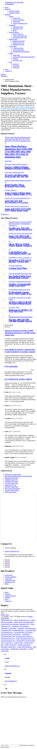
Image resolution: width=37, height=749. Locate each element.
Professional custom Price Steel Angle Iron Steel (20, 294)
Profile (11, 53)
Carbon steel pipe (18, 48)
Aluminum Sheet (18, 27)
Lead (10, 62)
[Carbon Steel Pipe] (16, 265)
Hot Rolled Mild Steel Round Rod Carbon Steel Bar (20, 278)
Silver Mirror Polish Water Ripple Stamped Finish (20, 246)
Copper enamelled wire (20, 23)
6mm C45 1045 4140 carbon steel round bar (20, 237)
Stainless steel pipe (18, 44)
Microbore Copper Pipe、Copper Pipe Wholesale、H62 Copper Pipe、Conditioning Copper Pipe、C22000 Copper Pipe (18, 649)
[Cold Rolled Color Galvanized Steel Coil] (10, 249)
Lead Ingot (16, 66)
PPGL (15, 30)
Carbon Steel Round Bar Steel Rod (24, 57)
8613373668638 (10, 681)
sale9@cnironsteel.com (12, 551)
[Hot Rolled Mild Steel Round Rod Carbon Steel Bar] (20, 273)
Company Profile (14, 11)
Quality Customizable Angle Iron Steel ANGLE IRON (20, 286)
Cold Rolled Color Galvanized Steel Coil (20, 253)
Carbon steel (12, 46)
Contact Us (8, 71)
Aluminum (12, 25)
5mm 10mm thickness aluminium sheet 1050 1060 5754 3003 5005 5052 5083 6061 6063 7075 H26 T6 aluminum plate (18, 151)
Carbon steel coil (18, 34)
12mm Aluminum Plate (27, 107)
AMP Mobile (5, 618)
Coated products (14, 32)
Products (7, 14)
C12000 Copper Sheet (8, 108)
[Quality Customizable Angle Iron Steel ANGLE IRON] (20, 281)
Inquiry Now (5, 615)
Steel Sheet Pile (17, 60)
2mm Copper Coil (10, 485)
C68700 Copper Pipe (11, 487)
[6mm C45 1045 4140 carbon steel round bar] (20, 233)
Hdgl (17, 107)
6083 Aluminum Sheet (22, 108)
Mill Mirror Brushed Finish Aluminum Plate (18, 476)
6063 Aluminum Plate (11, 478)
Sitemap (30, 616)
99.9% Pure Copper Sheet (13, 474)
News (6, 69)
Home (7, 7)
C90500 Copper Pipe (11, 481)
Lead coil (15, 64)
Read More (8, 161)
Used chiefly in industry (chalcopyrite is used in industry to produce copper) (20, 351)
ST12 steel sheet (11, 366)
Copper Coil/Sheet (18, 20)
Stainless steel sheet (19, 41)
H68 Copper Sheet (10, 492)
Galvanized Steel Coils (20, 37)
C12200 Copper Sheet (12, 490)
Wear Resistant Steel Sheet (21, 51)
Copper (11, 16)
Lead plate (16, 67)
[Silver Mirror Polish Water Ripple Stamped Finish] (10, 241)
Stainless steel (13, 39)
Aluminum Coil (17, 28)
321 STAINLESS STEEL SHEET (18, 379)
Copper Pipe (16, 18)
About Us (8, 9)
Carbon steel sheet (18, 50)
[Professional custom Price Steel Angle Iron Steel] (19, 289)
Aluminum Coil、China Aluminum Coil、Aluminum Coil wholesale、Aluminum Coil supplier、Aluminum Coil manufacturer (18, 626)
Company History (14, 13)
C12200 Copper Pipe (11, 483)
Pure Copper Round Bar (12, 488)
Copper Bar (16, 21)
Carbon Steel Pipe (18, 268)
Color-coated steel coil (20, 36)
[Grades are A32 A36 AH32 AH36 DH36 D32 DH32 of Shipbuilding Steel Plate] (20, 225)
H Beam (15, 58)
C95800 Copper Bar (11, 480)
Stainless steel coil (18, 43)
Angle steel (16, 55)
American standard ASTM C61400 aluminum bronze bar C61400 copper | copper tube (20, 333)
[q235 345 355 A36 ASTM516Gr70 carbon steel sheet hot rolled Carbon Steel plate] (17, 198)
